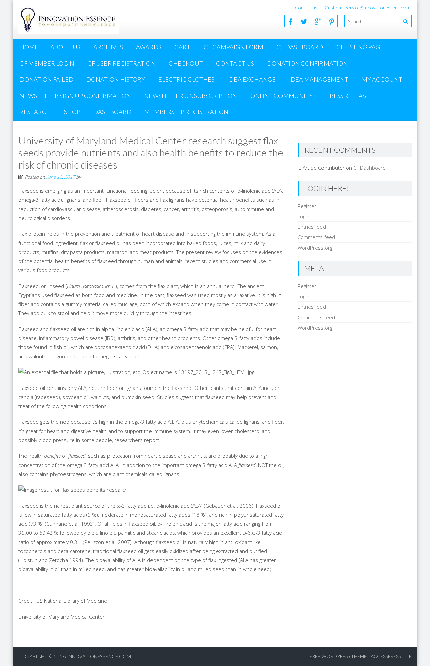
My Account (381, 79)
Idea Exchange (251, 79)
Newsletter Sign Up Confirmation (75, 95)
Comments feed (316, 237)
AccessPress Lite (391, 656)
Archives (108, 47)
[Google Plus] (318, 21)
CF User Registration (121, 63)
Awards (148, 47)
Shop (72, 111)
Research (35, 111)
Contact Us (235, 63)
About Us (65, 47)
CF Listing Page (360, 47)
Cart (182, 47)
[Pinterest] (332, 21)
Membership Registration (186, 111)
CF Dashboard (299, 47)
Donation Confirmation (307, 63)
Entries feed (312, 226)
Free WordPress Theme (338, 656)
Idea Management (318, 79)
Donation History (115, 79)
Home (28, 47)
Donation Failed (46, 79)
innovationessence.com (99, 656)
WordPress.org (315, 247)
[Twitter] (304, 21)
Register (307, 205)
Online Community (281, 95)
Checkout (186, 63)
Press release (348, 95)
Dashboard (112, 111)
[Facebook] (290, 21)
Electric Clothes (186, 79)
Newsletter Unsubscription (190, 95)
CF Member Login (46, 63)
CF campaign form (233, 47)
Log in (304, 216)
